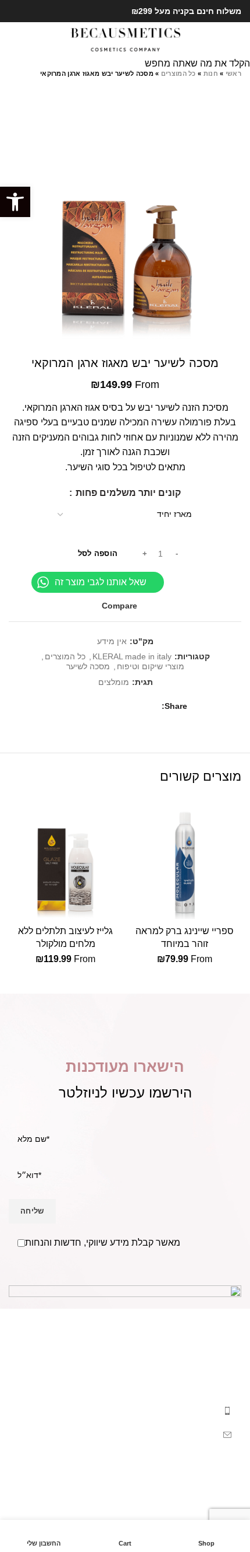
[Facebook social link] (28, 11)
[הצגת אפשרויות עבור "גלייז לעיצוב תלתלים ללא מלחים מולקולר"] (110, 907)
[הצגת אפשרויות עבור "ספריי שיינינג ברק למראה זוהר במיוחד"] (229, 907)
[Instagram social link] (15, 11)
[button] (15, 202)
